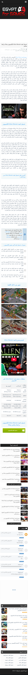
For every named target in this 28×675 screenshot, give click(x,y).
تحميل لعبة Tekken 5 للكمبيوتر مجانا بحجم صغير (11, 480)
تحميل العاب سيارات (9, 662)
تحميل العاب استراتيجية (8, 655)
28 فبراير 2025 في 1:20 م (6, 564)
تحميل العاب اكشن (21, 49)
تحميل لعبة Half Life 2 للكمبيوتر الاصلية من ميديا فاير (11, 468)
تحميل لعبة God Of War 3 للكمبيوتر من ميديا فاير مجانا (12, 519)
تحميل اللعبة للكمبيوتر (12, 430)
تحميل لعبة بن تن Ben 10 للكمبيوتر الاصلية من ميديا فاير (11, 456)
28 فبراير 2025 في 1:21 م (6, 572)
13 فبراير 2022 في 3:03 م (6, 532)
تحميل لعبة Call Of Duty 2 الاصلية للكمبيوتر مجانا (11, 507)
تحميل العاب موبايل (9, 665)
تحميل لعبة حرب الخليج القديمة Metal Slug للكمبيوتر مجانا (11, 501)
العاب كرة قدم (23, 655)
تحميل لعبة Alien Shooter (21, 57)
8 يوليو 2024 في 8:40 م (5, 548)
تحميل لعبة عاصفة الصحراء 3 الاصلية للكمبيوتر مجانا (12, 495)
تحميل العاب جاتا (9, 657)
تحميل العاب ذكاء (22, 662)
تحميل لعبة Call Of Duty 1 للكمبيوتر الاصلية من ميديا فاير (11, 513)
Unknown (20, 532)
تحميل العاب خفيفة (9, 660)
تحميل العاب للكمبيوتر (19, 50)
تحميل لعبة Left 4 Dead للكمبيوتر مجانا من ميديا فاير (11, 474)
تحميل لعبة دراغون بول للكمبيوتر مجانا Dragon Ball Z (12, 462)
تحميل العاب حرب (13, 49)
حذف (21, 537)
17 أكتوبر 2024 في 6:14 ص (6, 556)
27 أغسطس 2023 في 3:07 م (6, 540)
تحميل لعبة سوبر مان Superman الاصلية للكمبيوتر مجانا (11, 450)
